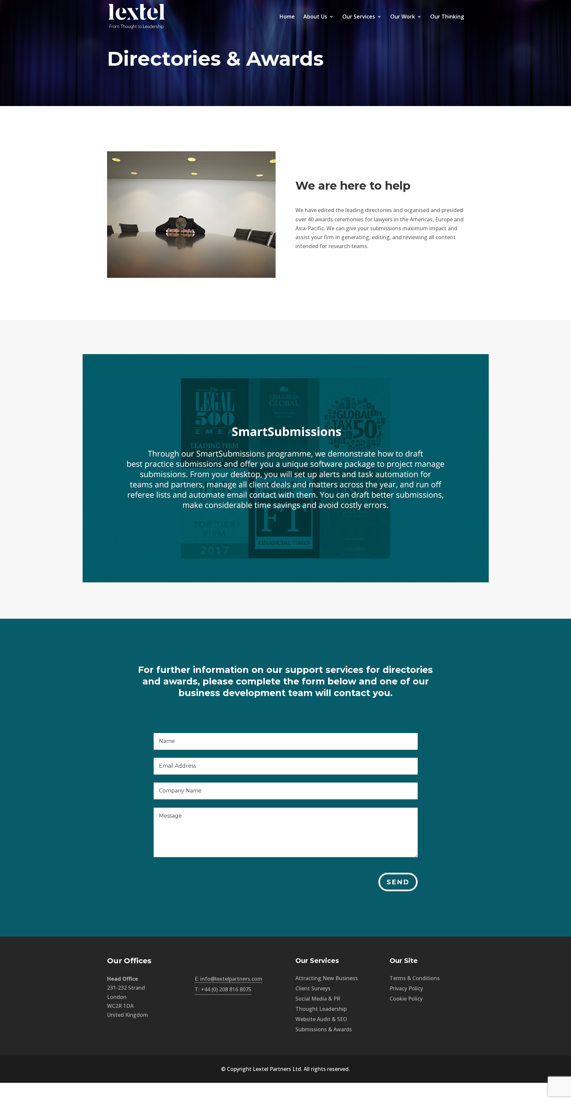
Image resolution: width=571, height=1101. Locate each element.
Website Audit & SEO (321, 1019)
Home (287, 17)
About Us (315, 17)
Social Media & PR (317, 998)
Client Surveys (312, 988)
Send (398, 882)
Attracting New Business (326, 978)
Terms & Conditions (415, 978)
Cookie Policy (406, 998)
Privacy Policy (406, 988)
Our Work (402, 17)
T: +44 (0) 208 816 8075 (223, 989)
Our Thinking (447, 17)
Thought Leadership (321, 1008)
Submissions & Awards (323, 1029)
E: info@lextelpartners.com (228, 978)
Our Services (358, 17)
